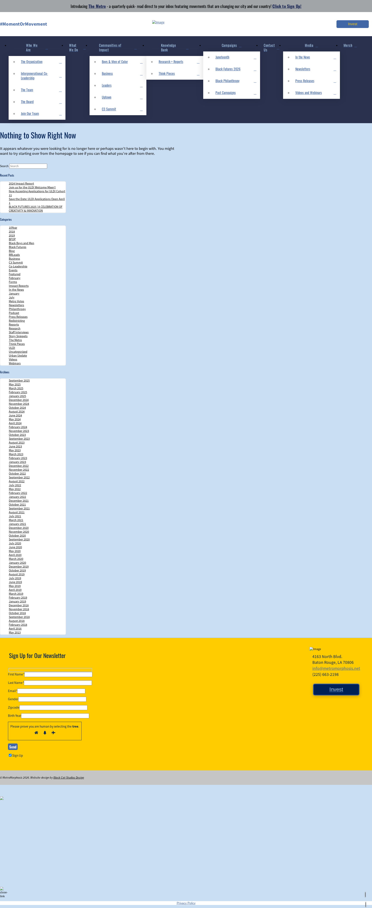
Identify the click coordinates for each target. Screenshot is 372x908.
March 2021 (16, 520)
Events (13, 270)
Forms (13, 282)
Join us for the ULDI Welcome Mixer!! (32, 187)
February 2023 (18, 458)
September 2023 (19, 439)
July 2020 (15, 543)
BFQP (12, 239)
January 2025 (17, 396)
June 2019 (15, 582)
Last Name (16, 683)
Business (14, 259)
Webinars (15, 363)
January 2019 (17, 601)
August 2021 (17, 512)
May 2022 (15, 489)
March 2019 (16, 594)
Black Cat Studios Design (68, 777)
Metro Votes (16, 301)
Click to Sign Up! (286, 6)
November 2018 (19, 609)
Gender (13, 699)
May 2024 (15, 419)
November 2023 (19, 431)
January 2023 (17, 462)
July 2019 (15, 578)
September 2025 (19, 380)
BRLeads (14, 255)
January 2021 (17, 524)
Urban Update (18, 355)
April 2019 (15, 590)
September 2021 (19, 508)
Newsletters (16, 305)
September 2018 (19, 617)
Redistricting (17, 321)
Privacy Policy (186, 903)
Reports (14, 324)
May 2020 (15, 551)
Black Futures (17, 247)
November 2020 (19, 532)
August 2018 (17, 621)
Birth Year (14, 716)
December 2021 (19, 501)
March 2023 (16, 454)
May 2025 (15, 384)
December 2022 (19, 466)
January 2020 (17, 563)
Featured (14, 274)
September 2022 (19, 477)
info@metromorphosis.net (336, 668)
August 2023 (17, 442)
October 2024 (17, 408)
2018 (12, 231)
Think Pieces (17, 344)
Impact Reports (19, 286)
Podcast (14, 313)
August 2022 (17, 481)
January (14, 293)
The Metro (97, 6)
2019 (12, 235)
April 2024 (15, 423)
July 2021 (15, 516)
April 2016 (15, 628)
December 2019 (19, 566)
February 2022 (18, 493)
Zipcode (13, 707)
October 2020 (17, 535)
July (11, 297)
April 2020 (15, 555)
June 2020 (15, 547)
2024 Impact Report (21, 183)
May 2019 (15, 586)
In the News (16, 290)
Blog (12, 251)
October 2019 (17, 570)
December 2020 (19, 528)
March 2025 (16, 388)
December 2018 (19, 605)
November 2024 (19, 404)
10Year (13, 228)
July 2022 (15, 485)
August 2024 (17, 411)
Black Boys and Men (21, 243)
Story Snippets (18, 336)
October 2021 (17, 504)
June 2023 (15, 446)
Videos (13, 359)
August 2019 (17, 574)
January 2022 (17, 497)
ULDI (12, 348)
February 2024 (18, 427)
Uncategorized (18, 352)
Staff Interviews (19, 332)
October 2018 (17, 613)
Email (12, 691)
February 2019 (18, 597)
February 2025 (18, 392)
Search (4, 166)
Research (14, 328)
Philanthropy (17, 309)
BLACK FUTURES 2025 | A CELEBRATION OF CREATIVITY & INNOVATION (35, 209)
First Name (16, 674)
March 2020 (16, 559)
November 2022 (19, 470)
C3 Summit (16, 262)
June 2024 (15, 415)
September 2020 (19, 539)
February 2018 (18, 625)
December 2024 (19, 400)
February (14, 278)
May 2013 (15, 632)
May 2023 (15, 450)
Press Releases (18, 317)
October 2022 (17, 473)
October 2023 (17, 435)
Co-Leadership (18, 266)
